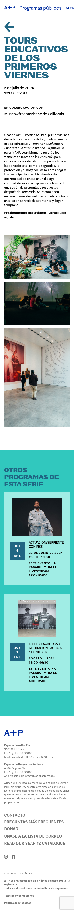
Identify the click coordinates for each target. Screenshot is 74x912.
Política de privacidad (17, 903)
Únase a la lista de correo (33, 836)
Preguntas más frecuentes (34, 821)
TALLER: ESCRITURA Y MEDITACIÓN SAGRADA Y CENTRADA (45, 647)
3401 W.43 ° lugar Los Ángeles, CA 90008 (18, 751)
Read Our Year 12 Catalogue (34, 843)
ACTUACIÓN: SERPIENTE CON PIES (46, 544)
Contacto (14, 814)
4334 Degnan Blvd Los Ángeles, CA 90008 (18, 770)
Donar (11, 828)
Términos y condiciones (19, 895)
